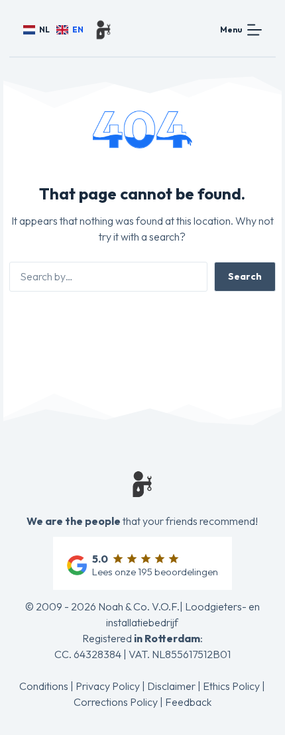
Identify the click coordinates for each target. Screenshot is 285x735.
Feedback (188, 701)
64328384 (97, 654)
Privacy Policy (108, 686)
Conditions (43, 686)
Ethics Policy (231, 686)
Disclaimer (171, 686)
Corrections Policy (116, 701)
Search (245, 276)
